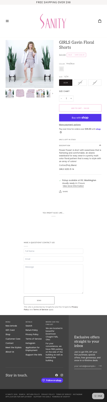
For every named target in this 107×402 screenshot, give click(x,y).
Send (39, 300)
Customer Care (13, 339)
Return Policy (32, 330)
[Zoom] (30, 64)
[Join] (99, 366)
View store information (73, 186)
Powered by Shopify (61, 397)
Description (64, 145)
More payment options (70, 124)
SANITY (10, 394)
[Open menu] (10, 21)
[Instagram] (62, 375)
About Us (10, 352)
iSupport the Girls (34, 354)
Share (65, 191)
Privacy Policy (32, 334)
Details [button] (29, 322)
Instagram (30, 343)
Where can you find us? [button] (52, 323)
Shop (8, 334)
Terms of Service (40, 309)
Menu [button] (8, 322)
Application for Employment (33, 349)
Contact (10, 343)
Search (29, 326)
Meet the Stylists (13, 347)
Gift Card (10, 330)
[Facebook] (56, 375)
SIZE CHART (64, 91)
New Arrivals (11, 326)
